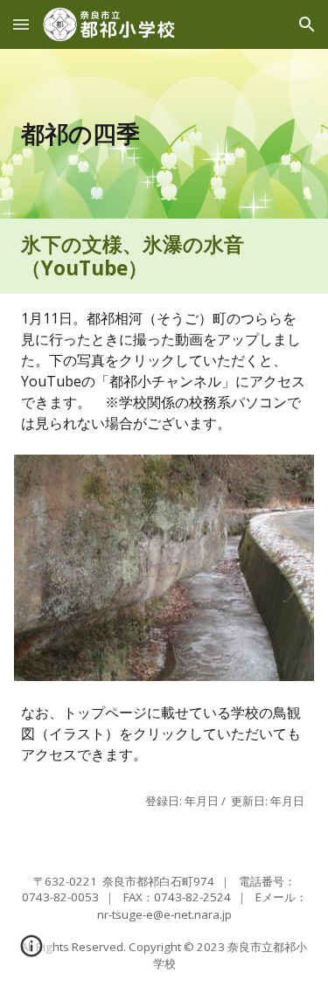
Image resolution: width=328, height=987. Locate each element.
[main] (164, 134)
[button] (21, 24)
